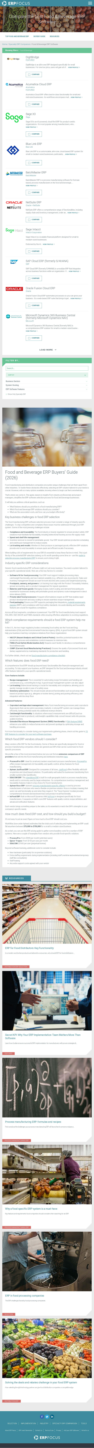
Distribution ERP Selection (16, 967)
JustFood (63, 769)
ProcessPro (82, 761)
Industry (44, 1423)
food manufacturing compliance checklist (48, 656)
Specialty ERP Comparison (19, 44)
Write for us (85, 1430)
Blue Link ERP (34, 143)
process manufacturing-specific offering (49, 786)
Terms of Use (49, 1430)
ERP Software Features (15, 389)
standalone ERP (32, 777)
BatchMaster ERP (36, 172)
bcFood (51, 796)
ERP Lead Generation (25, 1430)
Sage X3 (31, 114)
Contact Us (38, 1430)
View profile (73, 67)
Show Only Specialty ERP (17, 394)
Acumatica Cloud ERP (39, 84)
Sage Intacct (33, 229)
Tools (84, 1423)
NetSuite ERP (33, 202)
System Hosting (12, 385)
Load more (46, 350)
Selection (9, 1314)
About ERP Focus (10, 1430)
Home (4, 44)
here (66, 757)
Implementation (28, 1423)
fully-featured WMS (74, 721)
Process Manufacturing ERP (17, 1140)
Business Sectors (13, 381)
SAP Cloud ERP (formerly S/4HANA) (47, 261)
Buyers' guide (39, 36)
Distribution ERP (11, 1401)
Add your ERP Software (71, 1430)
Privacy (58, 1430)
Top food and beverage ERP (17, 36)
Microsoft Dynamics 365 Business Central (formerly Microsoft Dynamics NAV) (50, 317)
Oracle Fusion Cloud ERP (40, 288)
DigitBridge (32, 57)
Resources (54, 36)
